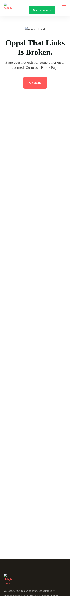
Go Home (35, 82)
